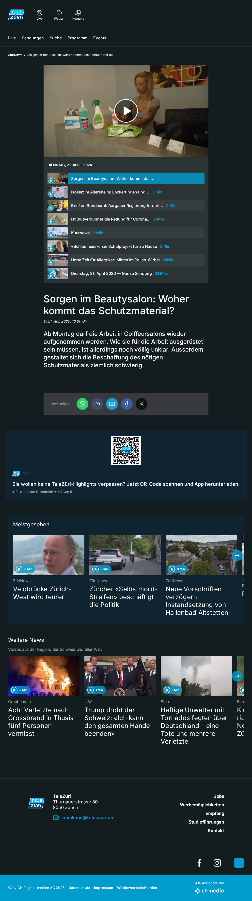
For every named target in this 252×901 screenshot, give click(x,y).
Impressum (103, 888)
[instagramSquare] (217, 863)
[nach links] (14, 555)
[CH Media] (209, 890)
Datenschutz (79, 888)
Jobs (219, 796)
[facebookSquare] (200, 863)
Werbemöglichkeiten (202, 804)
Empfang (214, 813)
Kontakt (216, 830)
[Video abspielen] (126, 111)
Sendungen (33, 37)
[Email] (112, 404)
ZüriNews (15, 55)
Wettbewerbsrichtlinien (137, 888)
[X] (141, 404)
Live (12, 37)
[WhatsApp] (82, 404)
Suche (56, 37)
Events (99, 37)
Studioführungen (206, 822)
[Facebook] (127, 404)
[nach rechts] (237, 555)
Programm (77, 37)
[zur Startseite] (16, 15)
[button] (97, 404)
